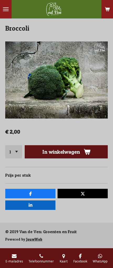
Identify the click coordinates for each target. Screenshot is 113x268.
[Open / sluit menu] (6, 9)
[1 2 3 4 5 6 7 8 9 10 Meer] (13, 151)
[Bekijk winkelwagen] (107, 9)
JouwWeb (34, 239)
